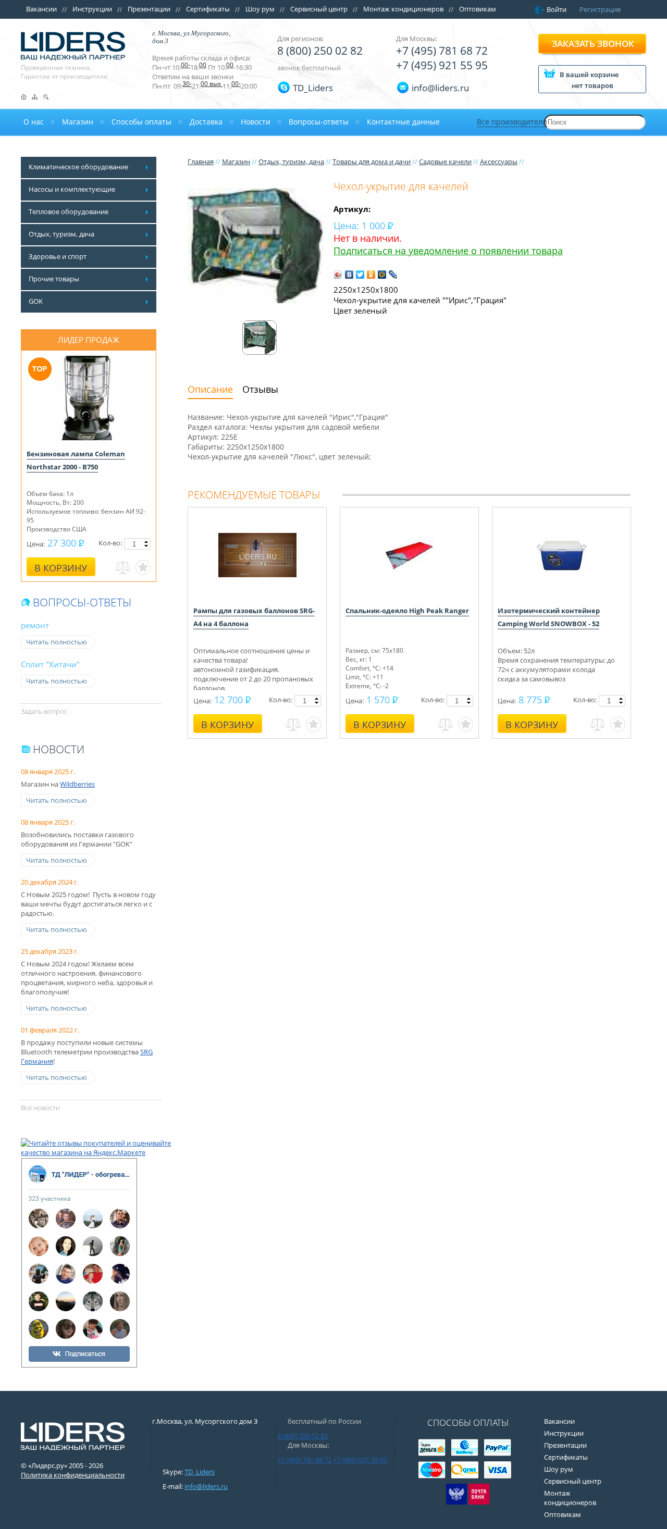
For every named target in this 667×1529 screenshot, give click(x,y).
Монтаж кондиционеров (403, 9)
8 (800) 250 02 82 (320, 50)
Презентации (149, 9)
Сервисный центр (319, 9)
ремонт (35, 625)
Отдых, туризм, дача (291, 161)
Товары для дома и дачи (371, 161)
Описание (210, 389)
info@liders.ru (206, 1486)
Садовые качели (445, 161)
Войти (556, 9)
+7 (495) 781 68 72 (442, 50)
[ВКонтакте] (349, 274)
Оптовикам (477, 9)
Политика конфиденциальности (73, 1475)
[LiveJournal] (393, 274)
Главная (201, 161)
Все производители (512, 122)
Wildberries (77, 784)
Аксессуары (498, 161)
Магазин (236, 161)
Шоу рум (260, 9)
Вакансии (41, 9)
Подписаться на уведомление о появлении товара (448, 250)
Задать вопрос (44, 711)
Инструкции (92, 9)
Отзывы (260, 389)
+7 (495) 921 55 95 (442, 65)
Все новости (40, 1107)
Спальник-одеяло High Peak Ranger (407, 610)
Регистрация (600, 9)
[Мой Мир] (382, 274)
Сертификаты (208, 9)
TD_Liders (313, 88)
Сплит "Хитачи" (50, 664)
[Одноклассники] (371, 274)
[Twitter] (360, 274)
